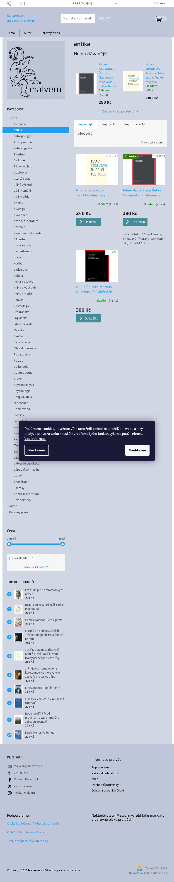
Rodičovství (22, 409)
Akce (95, 779)
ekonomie (20, 215)
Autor (13, 506)
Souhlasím (137, 450)
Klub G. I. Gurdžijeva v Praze (25, 832)
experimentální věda (27, 233)
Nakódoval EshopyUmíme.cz (148, 873)
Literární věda (23, 324)
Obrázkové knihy (25, 348)
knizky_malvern (24, 793)
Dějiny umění (22, 190)
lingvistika (20, 318)
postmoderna (23, 372)
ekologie (20, 209)
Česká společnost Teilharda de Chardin (33, 824)
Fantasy (19, 488)
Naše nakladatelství (105, 773)
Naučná (19, 336)
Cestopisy (21, 172)
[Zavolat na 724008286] (13, 3)
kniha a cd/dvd (24, 281)
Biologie (19, 160)
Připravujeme (82, 4)
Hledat (104, 18)
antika (18, 130)
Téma (13, 118)
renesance (21, 403)
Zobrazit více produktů (118, 111)
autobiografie (23, 148)
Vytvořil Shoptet (156, 868)
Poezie (18, 360)
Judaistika (21, 269)
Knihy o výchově (25, 288)
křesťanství (21, 312)
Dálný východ (23, 185)
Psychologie (22, 391)
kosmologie (22, 306)
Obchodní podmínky (105, 785)
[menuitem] (10, 33)
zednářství (21, 482)
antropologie (22, 136)
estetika (19, 227)
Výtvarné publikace (27, 463)
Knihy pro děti (23, 294)
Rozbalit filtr (33, 567)
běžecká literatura (26, 494)
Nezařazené (22, 342)
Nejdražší (108, 124)
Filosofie (20, 239)
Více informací (35, 438)
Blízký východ (23, 166)
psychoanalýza (24, 385)
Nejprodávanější (135, 124)
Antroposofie (23, 142)
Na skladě (24, 558)
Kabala (18, 276)
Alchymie (20, 124)
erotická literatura (26, 221)
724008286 (21, 773)
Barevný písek (19, 512)
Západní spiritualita (27, 469)
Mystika (19, 330)
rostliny (19, 415)
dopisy (18, 203)
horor (17, 257)
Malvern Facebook (26, 779)
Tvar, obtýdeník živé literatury (27, 841)
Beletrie (19, 154)
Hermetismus (23, 251)
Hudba (18, 263)
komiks (19, 300)
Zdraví (18, 476)
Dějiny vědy (21, 197)
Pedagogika (22, 354)
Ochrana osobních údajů (108, 791)
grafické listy (22, 245)
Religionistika (23, 397)
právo (18, 379)
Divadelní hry (22, 500)
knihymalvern (23, 786)
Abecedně (85, 133)
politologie (21, 367)
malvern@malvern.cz (28, 766)
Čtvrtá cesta (22, 178)
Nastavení (36, 450)
